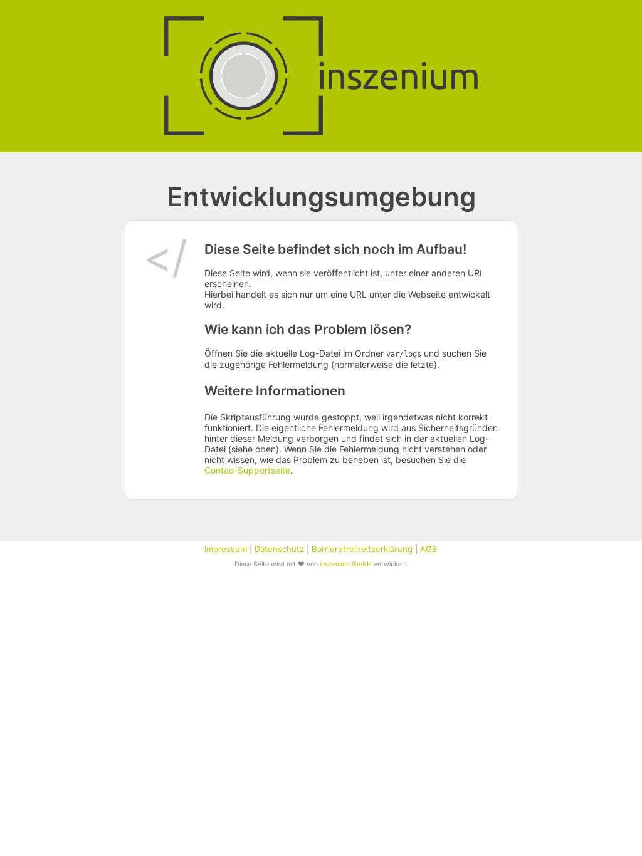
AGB (429, 549)
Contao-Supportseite (247, 470)
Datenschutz (279, 549)
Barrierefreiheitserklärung (362, 549)
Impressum (225, 549)
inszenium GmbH (346, 564)
